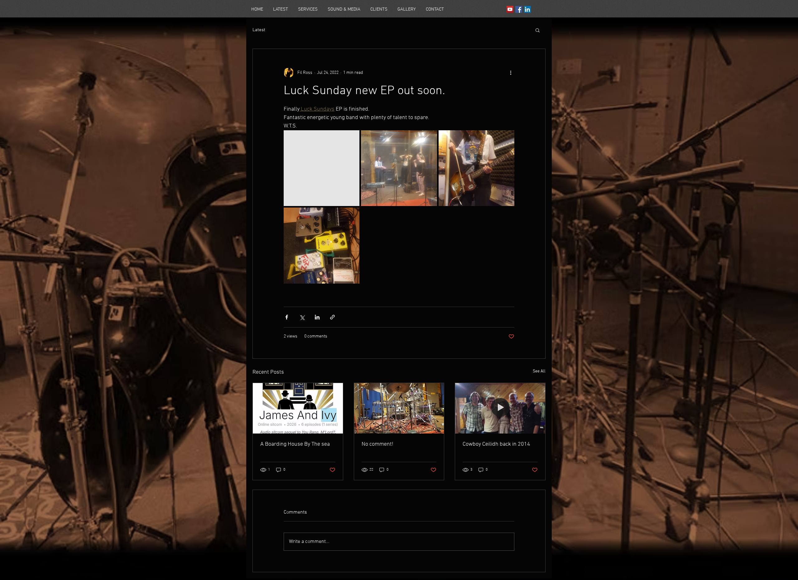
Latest (258, 30)
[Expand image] (321, 168)
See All (539, 371)
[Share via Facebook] (287, 317)
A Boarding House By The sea (295, 444)
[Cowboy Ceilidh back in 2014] (500, 408)
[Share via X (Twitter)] (302, 317)
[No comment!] (399, 408)
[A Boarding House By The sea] (298, 408)
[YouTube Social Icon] (510, 9)
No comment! (377, 444)
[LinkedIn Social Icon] (527, 9)
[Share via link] (332, 317)
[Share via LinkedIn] (317, 317)
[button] (538, 29)
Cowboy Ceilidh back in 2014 (496, 444)
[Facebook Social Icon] (518, 9)
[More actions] (510, 72)
